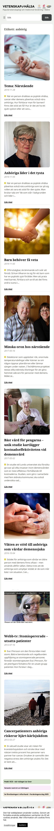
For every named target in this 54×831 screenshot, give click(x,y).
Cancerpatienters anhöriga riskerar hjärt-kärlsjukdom (26, 733)
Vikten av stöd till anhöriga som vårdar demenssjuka (25, 546)
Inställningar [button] (9, 825)
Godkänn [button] (22, 825)
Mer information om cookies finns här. (26, 818)
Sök (47, 17)
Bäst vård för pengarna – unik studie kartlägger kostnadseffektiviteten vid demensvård (25, 447)
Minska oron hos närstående (27, 347)
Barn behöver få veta (21, 260)
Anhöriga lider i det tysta (24, 173)
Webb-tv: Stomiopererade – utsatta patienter (26, 638)
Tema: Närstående (18, 86)
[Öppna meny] (4, 17)
